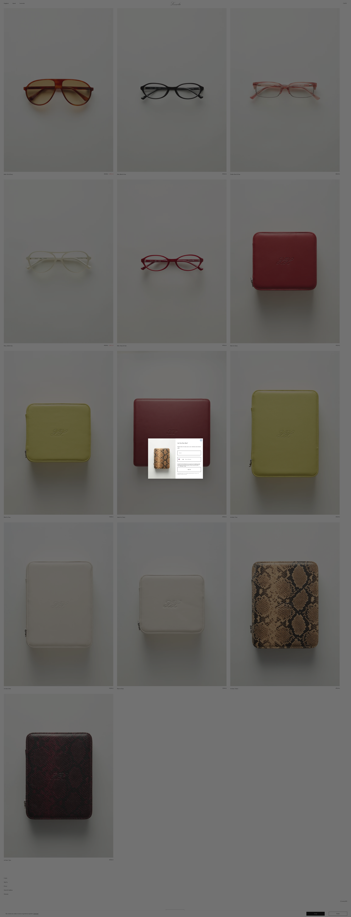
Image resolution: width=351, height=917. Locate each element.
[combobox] (181, 459)
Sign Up (189, 469)
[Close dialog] (201, 440)
